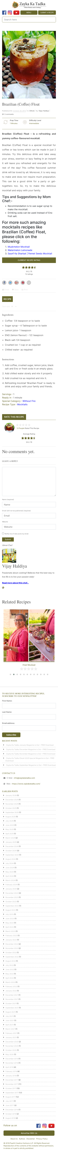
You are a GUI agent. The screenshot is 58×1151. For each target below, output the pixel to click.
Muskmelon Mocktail (19, 246)
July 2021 (9, 1016)
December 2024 (11, 846)
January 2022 (10, 991)
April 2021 (9, 1025)
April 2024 (9, 876)
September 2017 (11, 1093)
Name (8, 499)
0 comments (9, 114)
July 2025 (9, 821)
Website (5, 522)
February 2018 (11, 1071)
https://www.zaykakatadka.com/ (26, 784)
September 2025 (12, 812)
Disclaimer (30, 1139)
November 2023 (11, 897)
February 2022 (11, 986)
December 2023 (11, 893)
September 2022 (12, 957)
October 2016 (10, 1114)
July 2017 (9, 1101)
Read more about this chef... (15, 583)
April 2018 (9, 1067)
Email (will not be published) (16, 511)
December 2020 (11, 1042)
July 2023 (9, 914)
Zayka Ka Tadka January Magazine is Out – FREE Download (29, 745)
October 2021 (10, 1003)
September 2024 (12, 855)
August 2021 (10, 1012)
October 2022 (10, 952)
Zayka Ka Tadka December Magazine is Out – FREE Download (30, 749)
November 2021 (11, 999)
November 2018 (11, 1063)
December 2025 (11, 800)
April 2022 (9, 978)
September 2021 (11, 1008)
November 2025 (11, 804)
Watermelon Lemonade (20, 250)
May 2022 (9, 974)
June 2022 (9, 969)
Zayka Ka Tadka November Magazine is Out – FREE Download (30, 754)
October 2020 (10, 1050)
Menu (28, 12)
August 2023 (10, 910)
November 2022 (11, 948)
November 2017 (11, 1084)
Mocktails (22, 404)
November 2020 (11, 1046)
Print (25, 289)
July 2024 (9, 863)
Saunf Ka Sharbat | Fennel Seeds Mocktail (30, 253)
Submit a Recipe (47, 12)
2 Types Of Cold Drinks (29, 664)
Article (31, 111)
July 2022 (9, 965)
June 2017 (9, 1105)
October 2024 (10, 851)
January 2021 (10, 1037)
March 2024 (10, 880)
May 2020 (9, 1054)
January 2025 (10, 842)
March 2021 (10, 1029)
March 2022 (10, 982)
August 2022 (10, 961)
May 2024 (9, 872)
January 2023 (11, 940)
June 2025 (9, 825)
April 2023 (9, 927)
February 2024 (11, 884)
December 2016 (11, 1110)
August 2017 (10, 1097)
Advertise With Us (29, 1133)
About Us (14, 1139)
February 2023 (11, 935)
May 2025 (9, 829)
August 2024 (10, 859)
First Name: (7, 701)
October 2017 (10, 1088)
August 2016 (10, 1118)
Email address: (8, 723)
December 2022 (11, 944)
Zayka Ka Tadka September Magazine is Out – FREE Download (31, 765)
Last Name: (7, 712)
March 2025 (10, 838)
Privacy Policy (42, 1139)
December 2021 (11, 995)
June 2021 (9, 1020)
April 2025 (9, 834)
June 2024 (9, 868)
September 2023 (12, 906)
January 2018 (10, 1076)
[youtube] (16, 12)
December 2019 (11, 1059)
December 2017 (11, 1080)
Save (16, 289)
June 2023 (9, 918)
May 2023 (9, 923)
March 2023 (10, 931)
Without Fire (29, 401)
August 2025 (10, 817)
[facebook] (4, 12)
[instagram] (10, 12)
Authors (22, 1139)
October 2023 (10, 901)
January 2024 (11, 889)
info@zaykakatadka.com (24, 778)
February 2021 (11, 1033)
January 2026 (10, 795)
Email (6, 289)
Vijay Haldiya (44, 111)
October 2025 (10, 808)
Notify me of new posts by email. (17, 534)
